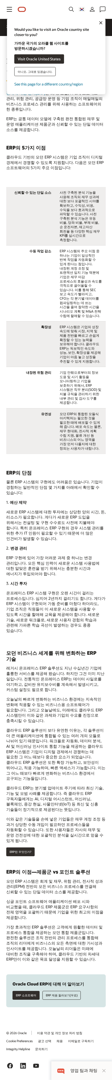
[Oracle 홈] (22, 9)
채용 (60, 1041)
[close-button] (103, 1070)
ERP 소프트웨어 (26, 995)
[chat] (60, 1070)
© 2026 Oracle (16, 1033)
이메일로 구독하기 (81, 1041)
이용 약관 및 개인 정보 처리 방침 (59, 1033)
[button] (9, 9)
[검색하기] (71, 9)
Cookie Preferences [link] (19, 1041)
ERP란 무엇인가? (20, 852)
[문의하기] (102, 9)
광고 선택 (44, 1041)
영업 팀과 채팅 (83, 1070)
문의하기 (41, 1049)
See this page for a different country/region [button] (48, 83)
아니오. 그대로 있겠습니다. (35, 71)
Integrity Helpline (18, 1049)
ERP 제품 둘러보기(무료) (62, 995)
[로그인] (92, 9)
